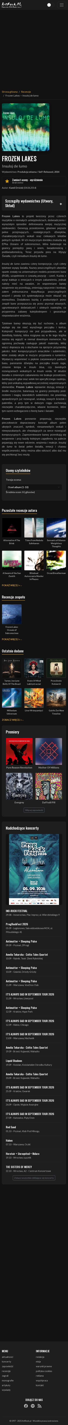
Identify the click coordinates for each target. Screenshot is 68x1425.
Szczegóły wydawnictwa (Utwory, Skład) (29, 203)
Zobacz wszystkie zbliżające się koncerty (34, 1177)
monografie (8, 1380)
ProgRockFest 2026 (17, 924)
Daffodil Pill (48, 802)
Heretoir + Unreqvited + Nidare (22, 1153)
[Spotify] (33, 1406)
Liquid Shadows (14, 1061)
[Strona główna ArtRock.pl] (12, 5)
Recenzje (26, 91)
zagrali (5, 1375)
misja (38, 1361)
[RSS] (39, 1406)
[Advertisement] (34, 48)
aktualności (7, 1357)
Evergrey (19, 802)
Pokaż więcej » (11, 585)
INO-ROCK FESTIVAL (17, 911)
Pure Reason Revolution (19, 767)
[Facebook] (26, 1406)
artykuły (6, 1385)
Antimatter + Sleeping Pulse (21, 941)
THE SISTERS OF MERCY (19, 1167)
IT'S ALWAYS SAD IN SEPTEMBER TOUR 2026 (30, 994)
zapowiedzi (7, 1366)
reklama (40, 1375)
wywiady (6, 1390)
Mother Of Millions (48, 767)
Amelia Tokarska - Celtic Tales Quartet (27, 954)
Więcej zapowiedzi (34, 810)
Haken (9, 1140)
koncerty (6, 1361)
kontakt (40, 1385)
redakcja (40, 1357)
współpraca (42, 1380)
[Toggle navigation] (61, 5)
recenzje (6, 1371)
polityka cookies (44, 1371)
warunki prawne (44, 1366)
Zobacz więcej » (12, 719)
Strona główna (10, 91)
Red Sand (11, 1127)
